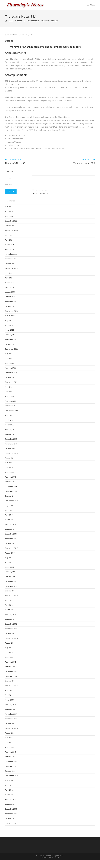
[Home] (6, 21)
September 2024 (11, 268)
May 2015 (8, 647)
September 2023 (11, 311)
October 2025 (10, 226)
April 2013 (8, 742)
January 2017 (10, 576)
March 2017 (9, 567)
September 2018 (11, 500)
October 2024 (10, 263)
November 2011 (11, 813)
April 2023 (8, 325)
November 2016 (11, 586)
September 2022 (11, 349)
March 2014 (9, 700)
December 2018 (11, 486)
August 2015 (9, 643)
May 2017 (8, 557)
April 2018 (8, 515)
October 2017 (10, 543)
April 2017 (8, 562)
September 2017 (11, 548)
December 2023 (11, 297)
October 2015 (10, 633)
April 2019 (8, 467)
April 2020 (8, 420)
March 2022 (9, 363)
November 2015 (11, 629)
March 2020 (9, 425)
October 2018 (10, 496)
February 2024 (10, 287)
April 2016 (8, 605)
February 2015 (10, 662)
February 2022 (10, 368)
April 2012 (8, 790)
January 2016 (10, 619)
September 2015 (11, 638)
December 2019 (11, 439)
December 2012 (11, 761)
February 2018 (10, 524)
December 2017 (11, 534)
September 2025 (11, 230)
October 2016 (10, 591)
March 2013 (9, 747)
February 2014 (10, 704)
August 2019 (9, 458)
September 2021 (11, 382)
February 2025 (10, 249)
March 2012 (9, 794)
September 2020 (11, 410)
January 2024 (10, 292)
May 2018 (8, 510)
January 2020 (10, 434)
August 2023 (9, 316)
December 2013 (11, 714)
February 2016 (10, 614)
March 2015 (9, 657)
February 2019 (10, 477)
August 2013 (9, 733)
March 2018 (9, 519)
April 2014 (8, 695)
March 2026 (9, 216)
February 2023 (10, 335)
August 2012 (9, 780)
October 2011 (10, 818)
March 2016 (9, 610)
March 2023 (9, 330)
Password (8, 184)
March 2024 (9, 282)
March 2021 (9, 396)
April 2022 (8, 358)
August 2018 (9, 505)
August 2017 (9, 553)
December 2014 (11, 671)
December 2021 (11, 372)
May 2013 (8, 738)
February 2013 (10, 752)
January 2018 (10, 529)
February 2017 (10, 572)
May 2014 (8, 690)
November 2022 (11, 339)
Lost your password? (40, 193)
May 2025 (8, 235)
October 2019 (10, 448)
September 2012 (11, 776)
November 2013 (11, 719)
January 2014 (10, 709)
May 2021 (8, 387)
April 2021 (8, 391)
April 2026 (8, 211)
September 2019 (11, 453)
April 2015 (8, 652)
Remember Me (41, 190)
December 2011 (11, 809)
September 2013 (11, 728)
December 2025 (11, 221)
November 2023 (11, 301)
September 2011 (11, 823)
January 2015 (10, 666)
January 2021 (10, 406)
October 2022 (10, 344)
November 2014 (11, 676)
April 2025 (8, 240)
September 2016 (11, 595)
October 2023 (10, 306)
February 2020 (10, 429)
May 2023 (8, 320)
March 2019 (9, 472)
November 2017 (11, 538)
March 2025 (9, 244)
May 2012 (8, 785)
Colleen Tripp (12, 35)
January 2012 (10, 804)
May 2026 (8, 206)
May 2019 (8, 463)
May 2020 (8, 415)
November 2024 (11, 259)
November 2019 (11, 444)
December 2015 (11, 624)
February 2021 (10, 401)
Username (9, 178)
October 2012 (10, 771)
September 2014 (11, 685)
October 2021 (10, 377)
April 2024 (8, 278)
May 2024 (8, 273)
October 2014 (10, 681)
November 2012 (11, 766)
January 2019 (10, 482)
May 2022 (8, 353)
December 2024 (11, 254)
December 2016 (11, 581)
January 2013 (10, 756)
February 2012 (10, 799)
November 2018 (11, 491)
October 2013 (10, 723)
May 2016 (8, 600)
